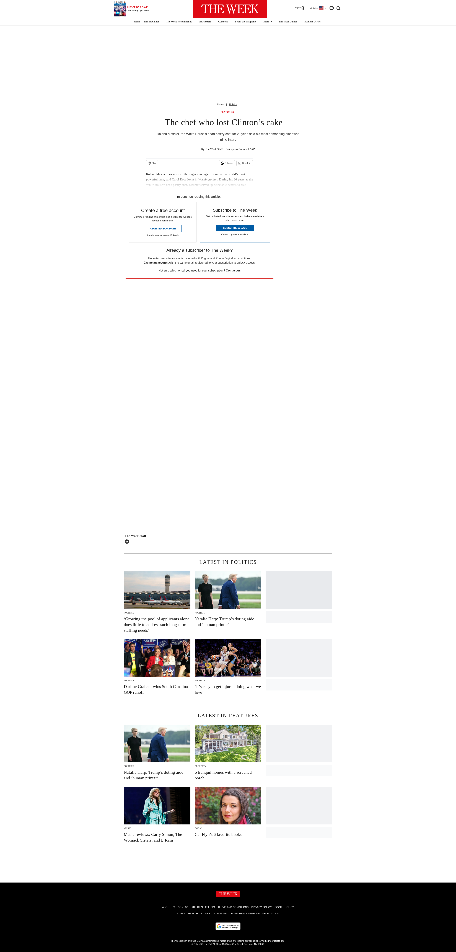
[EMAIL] (128, 541)
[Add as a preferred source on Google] (228, 926)
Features (227, 112)
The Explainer (151, 21)
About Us (168, 907)
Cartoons (223, 21)
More (266, 21)
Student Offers (312, 21)
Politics (233, 104)
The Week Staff (214, 149)
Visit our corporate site (272, 941)
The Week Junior (288, 21)
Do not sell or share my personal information (246, 913)
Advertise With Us (189, 913)
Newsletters (205, 21)
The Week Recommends (179, 21)
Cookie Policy (284, 907)
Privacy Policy (261, 907)
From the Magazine (245, 21)
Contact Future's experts (196, 907)
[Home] (136, 21)
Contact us (233, 270)
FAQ (207, 913)
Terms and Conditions (233, 907)
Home (220, 104)
